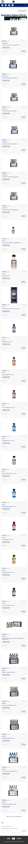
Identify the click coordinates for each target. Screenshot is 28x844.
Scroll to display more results (14, 816)
